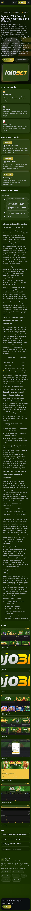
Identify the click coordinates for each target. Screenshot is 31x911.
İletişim (24, 876)
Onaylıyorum (7, 906)
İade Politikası (16, 880)
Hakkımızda (16, 876)
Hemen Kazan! (22, 2)
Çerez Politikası (6, 872)
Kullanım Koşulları (18, 872)
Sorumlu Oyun (6, 876)
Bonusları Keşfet (22, 60)
